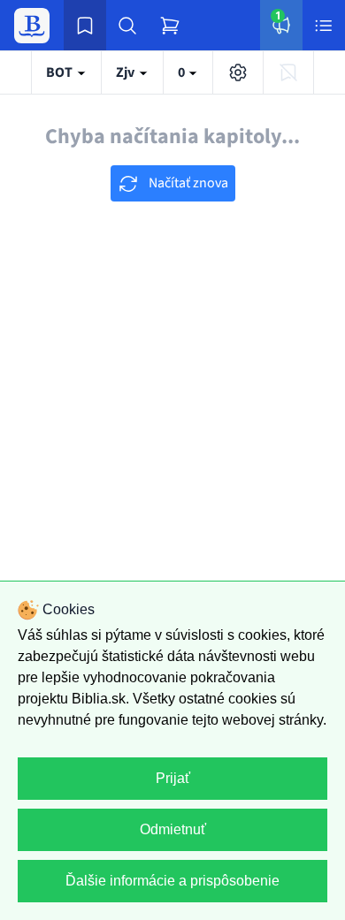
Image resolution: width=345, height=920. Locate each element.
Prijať (173, 778)
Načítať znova (187, 183)
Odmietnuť (173, 829)
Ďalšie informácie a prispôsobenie (172, 880)
